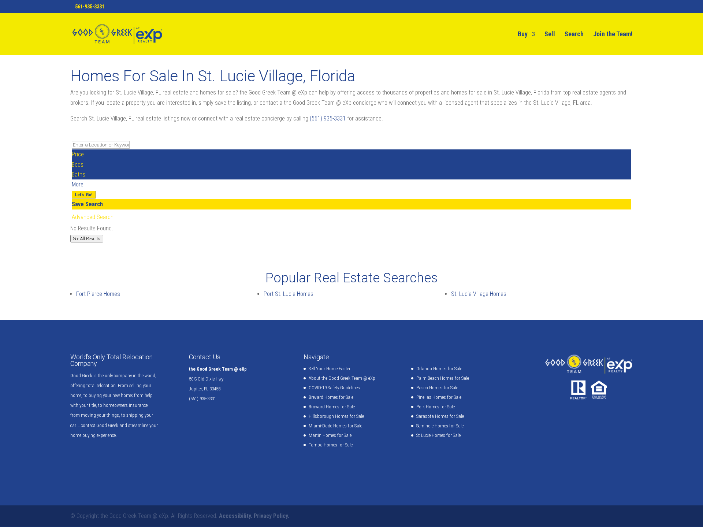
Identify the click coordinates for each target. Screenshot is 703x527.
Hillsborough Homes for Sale (336, 416)
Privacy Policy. (271, 515)
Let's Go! (84, 194)
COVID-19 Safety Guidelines (334, 387)
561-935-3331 (89, 7)
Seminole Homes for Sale (440, 425)
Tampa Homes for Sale (331, 445)
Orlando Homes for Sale (439, 368)
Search (574, 34)
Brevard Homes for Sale (331, 397)
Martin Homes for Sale (330, 435)
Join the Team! (613, 34)
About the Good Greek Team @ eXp (342, 378)
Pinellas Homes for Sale (438, 397)
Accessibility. (235, 515)
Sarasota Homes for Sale (440, 416)
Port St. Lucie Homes (288, 293)
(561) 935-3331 (328, 118)
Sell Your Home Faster (329, 368)
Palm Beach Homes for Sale (442, 378)
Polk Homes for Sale (435, 406)
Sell (549, 34)
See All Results (86, 238)
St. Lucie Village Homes (478, 293)
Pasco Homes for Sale (437, 387)
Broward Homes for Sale (332, 406)
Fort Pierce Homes (98, 293)
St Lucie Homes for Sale (438, 435)
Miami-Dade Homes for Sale (335, 425)
